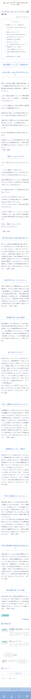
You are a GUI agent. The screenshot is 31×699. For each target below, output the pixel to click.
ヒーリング (5, 615)
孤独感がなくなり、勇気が (14, 46)
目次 (13, 21)
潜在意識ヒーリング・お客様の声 (14, 25)
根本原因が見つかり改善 (13, 56)
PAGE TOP (16, 689)
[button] (27, 398)
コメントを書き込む (15, 673)
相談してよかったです (13, 32)
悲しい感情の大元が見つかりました (16, 44)
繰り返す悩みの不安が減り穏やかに (16, 34)
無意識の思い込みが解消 (13, 39)
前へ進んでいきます (12, 42)
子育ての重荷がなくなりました (15, 49)
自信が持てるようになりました (15, 37)
